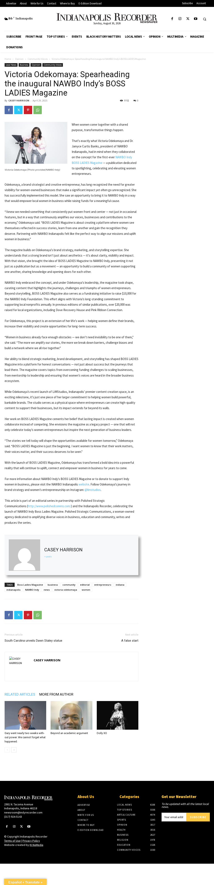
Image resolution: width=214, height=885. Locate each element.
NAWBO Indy (32, 589)
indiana (120, 584)
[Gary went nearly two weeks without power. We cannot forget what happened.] (25, 715)
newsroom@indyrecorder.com (23, 812)
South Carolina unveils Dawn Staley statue (33, 640)
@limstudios (93, 490)
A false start (129, 640)
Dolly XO (102, 733)
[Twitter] (188, 19)
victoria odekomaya (65, 589)
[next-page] (14, 749)
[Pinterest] (28, 110)
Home (8, 58)
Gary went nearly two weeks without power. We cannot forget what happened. (25, 737)
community (68, 584)
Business (24, 64)
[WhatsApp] (37, 110)
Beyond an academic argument (69, 733)
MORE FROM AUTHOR (56, 694)
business (53, 584)
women (86, 589)
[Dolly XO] (117, 715)
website (84, 484)
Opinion (19, 58)
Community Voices (38, 58)
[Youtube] (195, 19)
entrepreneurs (102, 584)
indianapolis (13, 589)
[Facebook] (172, 19)
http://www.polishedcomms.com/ (49, 506)
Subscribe (198, 817)
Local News (11, 64)
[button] (204, 19)
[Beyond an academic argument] (71, 715)
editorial (85, 584)
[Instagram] (180, 19)
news (47, 589)
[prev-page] (7, 749)
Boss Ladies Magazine (30, 584)
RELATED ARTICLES (20, 694)
